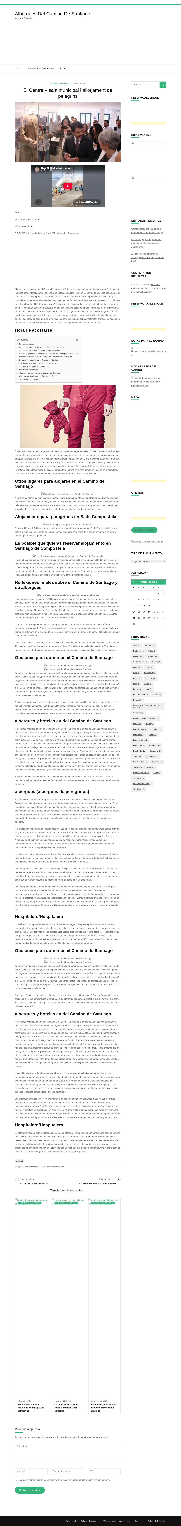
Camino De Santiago (59, 83)
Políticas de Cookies (89, 1521)
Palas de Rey (139, 729)
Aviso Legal (71, 1521)
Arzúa (136, 646)
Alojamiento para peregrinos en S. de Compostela (39, 350)
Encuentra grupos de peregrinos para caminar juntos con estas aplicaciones (146, 243)
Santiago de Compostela (143, 767)
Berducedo (138, 651)
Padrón (149, 724)
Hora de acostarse (26, 344)
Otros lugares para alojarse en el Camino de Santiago (41, 347)
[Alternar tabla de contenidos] (76, 340)
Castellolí (19, 1161)
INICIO (18, 68)
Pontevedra (138, 735)
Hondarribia (149, 673)
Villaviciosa (138, 789)
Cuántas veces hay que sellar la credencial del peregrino (66, 1407)
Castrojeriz (152, 656)
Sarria (157, 773)
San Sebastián (151, 756)
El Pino (137, 667)
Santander (157, 762)
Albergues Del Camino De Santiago (52, 13)
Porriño (152, 735)
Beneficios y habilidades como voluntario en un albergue (103, 1407)
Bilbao (151, 651)
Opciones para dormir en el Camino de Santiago (38, 360)
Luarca (137, 689)
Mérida (157, 695)
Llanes (147, 684)
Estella (149, 667)
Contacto (139, 1521)
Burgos (137, 656)
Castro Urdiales (140, 662)
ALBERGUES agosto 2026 (41, 68)
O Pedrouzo (138, 713)
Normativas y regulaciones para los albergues (146, 706)
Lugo (148, 689)
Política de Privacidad (157, 1521)
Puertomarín (139, 746)
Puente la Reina (140, 740)
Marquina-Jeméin (140, 695)
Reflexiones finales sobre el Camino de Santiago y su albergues (45, 357)
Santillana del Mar (141, 773)
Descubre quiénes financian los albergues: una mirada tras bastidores (148, 288)
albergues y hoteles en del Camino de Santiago (38, 363)
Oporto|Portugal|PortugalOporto (145, 718)
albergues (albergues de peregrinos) (33, 366)
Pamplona (156, 729)
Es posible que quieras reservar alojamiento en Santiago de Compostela (48, 353)
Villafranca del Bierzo (142, 784)
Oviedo (137, 724)
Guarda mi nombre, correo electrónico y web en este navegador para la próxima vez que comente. (64, 1480)
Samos (137, 756)
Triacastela (138, 778)
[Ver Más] (148, 158)
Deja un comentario (55, 1167)
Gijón (136, 673)
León (136, 684)
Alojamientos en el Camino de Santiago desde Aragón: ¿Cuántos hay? (147, 257)
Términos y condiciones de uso (116, 1521)
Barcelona (149, 646)
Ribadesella (139, 751)
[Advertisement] (90, 44)
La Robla (150, 678)
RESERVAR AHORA (144, 530)
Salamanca (155, 751)
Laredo (137, 678)
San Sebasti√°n (140, 762)
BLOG (63, 68)
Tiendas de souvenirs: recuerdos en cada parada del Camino (31, 1407)
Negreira (137, 700)
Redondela (154, 746)
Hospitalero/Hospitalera (28, 370)
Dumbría (156, 662)
